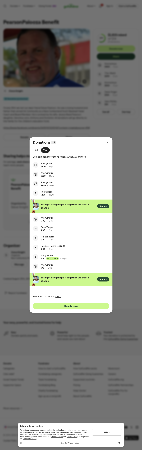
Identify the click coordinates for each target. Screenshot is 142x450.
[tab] (36, 150)
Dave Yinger (47, 227)
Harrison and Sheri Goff (53, 246)
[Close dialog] (107, 142)
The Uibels (46, 192)
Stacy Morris (47, 255)
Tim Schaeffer (48, 236)
